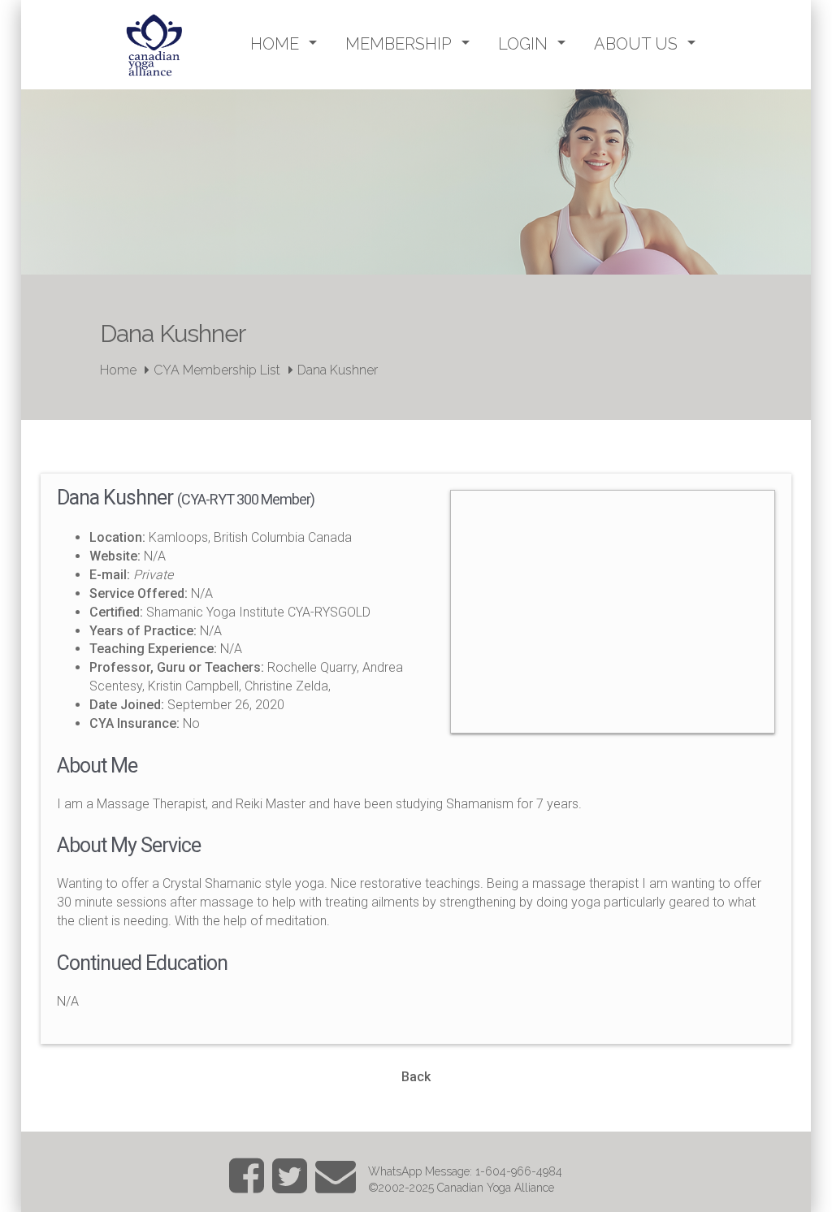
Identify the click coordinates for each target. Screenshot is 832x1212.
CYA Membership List (217, 370)
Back (416, 1076)
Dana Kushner (337, 370)
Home (118, 370)
